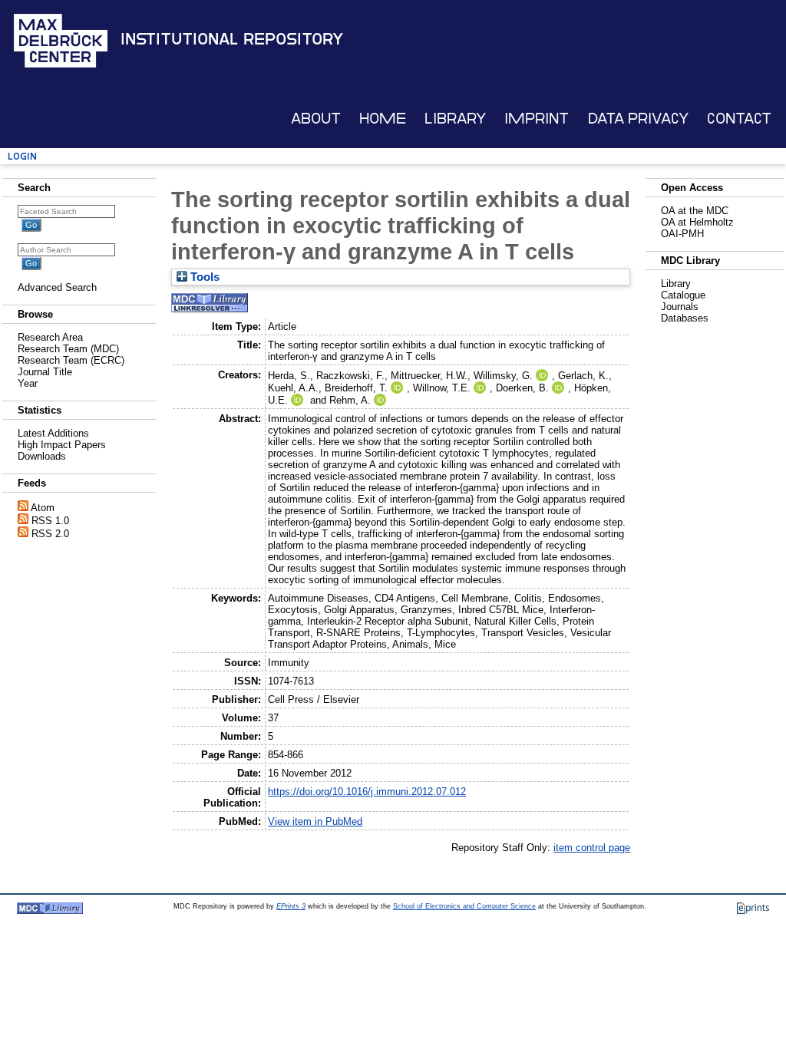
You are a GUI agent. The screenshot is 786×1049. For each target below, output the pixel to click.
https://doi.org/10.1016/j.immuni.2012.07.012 (367, 791)
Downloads (42, 456)
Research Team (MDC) (68, 349)
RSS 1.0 (50, 520)
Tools (203, 277)
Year (28, 383)
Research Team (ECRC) (71, 360)
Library (455, 118)
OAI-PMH (682, 233)
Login (22, 156)
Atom (42, 507)
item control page (591, 847)
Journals (679, 306)
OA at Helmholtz (697, 222)
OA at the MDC (694, 210)
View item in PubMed (315, 821)
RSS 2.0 (50, 533)
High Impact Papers (62, 444)
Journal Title (45, 372)
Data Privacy (638, 118)
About (316, 118)
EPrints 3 (290, 906)
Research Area (50, 337)
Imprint (536, 118)
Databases (684, 318)
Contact (739, 118)
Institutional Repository (232, 39)
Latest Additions (53, 433)
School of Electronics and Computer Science (464, 906)
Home (382, 118)
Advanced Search (57, 287)
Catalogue (683, 295)
